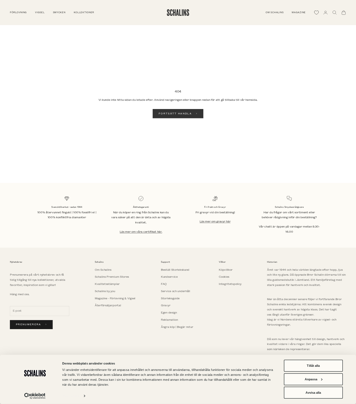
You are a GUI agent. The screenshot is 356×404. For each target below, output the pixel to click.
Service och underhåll (175, 291)
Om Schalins (274, 12)
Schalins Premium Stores (112, 276)
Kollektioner (84, 12)
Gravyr (165, 305)
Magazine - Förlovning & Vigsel (115, 298)
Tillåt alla (313, 365)
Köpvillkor (226, 269)
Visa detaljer (71, 396)
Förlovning (18, 12)
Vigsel (39, 12)
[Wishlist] (316, 12)
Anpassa (311, 379)
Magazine (299, 12)
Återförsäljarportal (108, 305)
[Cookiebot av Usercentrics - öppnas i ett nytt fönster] (35, 396)
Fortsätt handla (175, 113)
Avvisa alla (313, 392)
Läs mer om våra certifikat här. (141, 231)
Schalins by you (105, 291)
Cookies (224, 276)
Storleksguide (170, 298)
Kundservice (169, 276)
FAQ (164, 284)
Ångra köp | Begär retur (177, 327)
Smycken (59, 12)
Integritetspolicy (230, 284)
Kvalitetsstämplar (107, 284)
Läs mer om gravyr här (215, 221)
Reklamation (169, 319)
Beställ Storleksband (175, 269)
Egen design (169, 312)
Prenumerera (28, 324)
